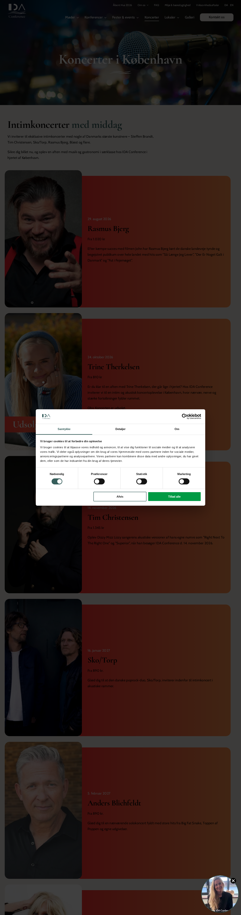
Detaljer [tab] (120, 429)
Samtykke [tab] (64, 429)
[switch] (99, 481)
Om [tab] (177, 429)
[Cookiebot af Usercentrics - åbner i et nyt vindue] (184, 416)
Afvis (120, 496)
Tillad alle (174, 496)
